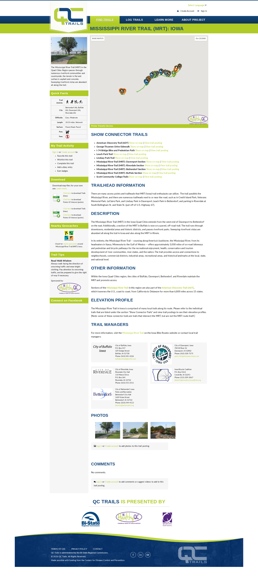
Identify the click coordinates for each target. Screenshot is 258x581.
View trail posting (153, 143)
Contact (98, 549)
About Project (193, 19)
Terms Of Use (58, 549)
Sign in (55, 152)
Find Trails (105, 19)
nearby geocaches (70, 244)
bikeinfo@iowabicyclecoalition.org (188, 380)
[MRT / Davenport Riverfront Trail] (69, 50)
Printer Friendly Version (102, 126)
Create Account (186, 11)
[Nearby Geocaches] (69, 236)
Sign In (203, 11)
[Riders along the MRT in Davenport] (135, 430)
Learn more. (62, 189)
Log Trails (134, 19)
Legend (202, 39)
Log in (99, 446)
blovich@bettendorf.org (124, 405)
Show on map (136, 143)
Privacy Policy (79, 549)
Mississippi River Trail (133, 333)
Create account (68, 152)
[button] (173, 73)
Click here (67, 193)
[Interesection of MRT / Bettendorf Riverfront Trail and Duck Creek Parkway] (162, 430)
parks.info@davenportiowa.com (187, 356)
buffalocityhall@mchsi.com (125, 359)
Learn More (164, 19)
